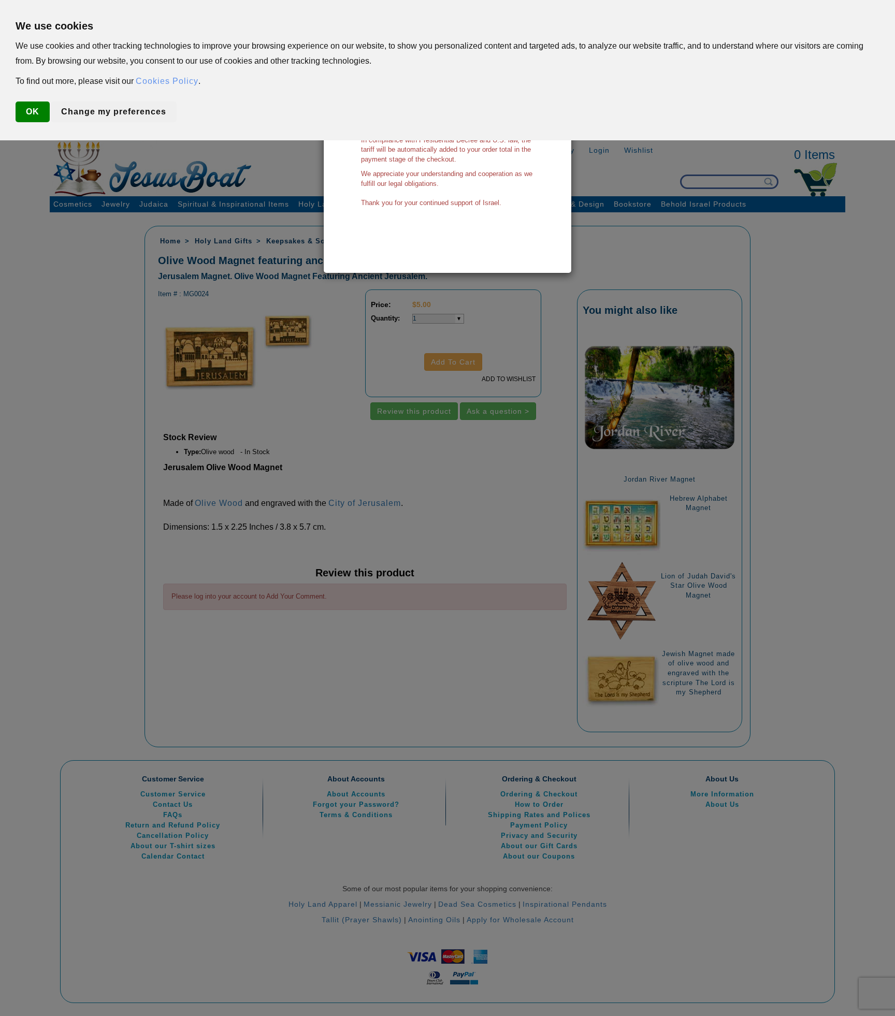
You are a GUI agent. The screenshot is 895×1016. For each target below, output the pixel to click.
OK (32, 111)
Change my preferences (113, 111)
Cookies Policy (167, 81)
